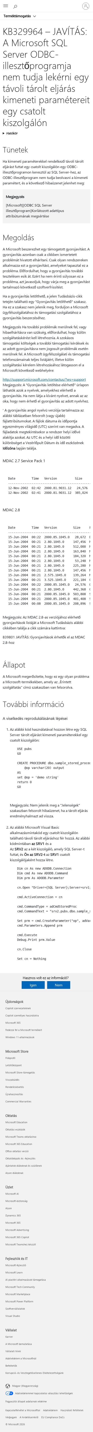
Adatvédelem (50, 1410)
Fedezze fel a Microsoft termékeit (23, 1030)
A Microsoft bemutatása (18, 1344)
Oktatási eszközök (15, 1129)
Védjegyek (11, 1417)
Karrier (9, 1336)
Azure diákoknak (14, 1173)
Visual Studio (12, 1316)
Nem (59, 984)
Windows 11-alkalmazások (19, 1037)
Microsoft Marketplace (17, 1294)
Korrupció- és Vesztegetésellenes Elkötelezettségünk (34, 1373)
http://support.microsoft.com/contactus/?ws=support (44, 379)
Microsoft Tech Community (20, 1287)
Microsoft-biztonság (16, 1201)
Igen (33, 984)
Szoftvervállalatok (15, 1308)
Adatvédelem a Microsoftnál (20, 1358)
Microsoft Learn (14, 1272)
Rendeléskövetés (14, 1087)
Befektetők (11, 1365)
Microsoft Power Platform (19, 1301)
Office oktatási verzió (16, 1151)
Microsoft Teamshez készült (20, 1244)
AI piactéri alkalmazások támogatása (25, 1279)
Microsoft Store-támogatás (20, 1072)
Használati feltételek (71, 1410)
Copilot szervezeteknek (18, 1008)
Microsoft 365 (13, 1022)
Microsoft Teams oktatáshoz (20, 1136)
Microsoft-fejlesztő (15, 1265)
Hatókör (11, 133)
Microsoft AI (12, 1193)
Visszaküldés (12, 1079)
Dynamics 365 (13, 1215)
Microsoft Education (16, 1122)
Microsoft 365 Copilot (17, 1237)
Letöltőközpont (13, 1065)
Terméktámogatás (18, 16)
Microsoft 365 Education (18, 1144)
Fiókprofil (10, 1058)
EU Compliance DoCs (53, 1417)
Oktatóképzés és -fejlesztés (20, 1158)
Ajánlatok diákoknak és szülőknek (23, 1165)
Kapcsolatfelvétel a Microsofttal (22, 1410)
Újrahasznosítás (14, 1094)
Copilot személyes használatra (22, 1015)
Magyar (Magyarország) (25, 1385)
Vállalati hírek (13, 1351)
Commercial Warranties (18, 1101)
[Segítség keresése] (16, 6)
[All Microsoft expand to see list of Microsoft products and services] (5, 6)
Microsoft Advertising (17, 1230)
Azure (8, 1208)
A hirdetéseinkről (29, 1417)
